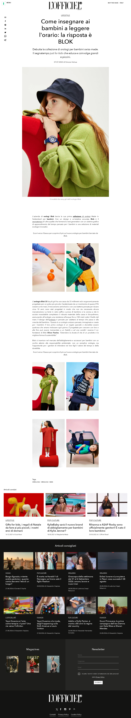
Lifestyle (65, 15)
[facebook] (5, 21)
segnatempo (37, 222)
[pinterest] (5, 25)
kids (51, 482)
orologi (36, 482)
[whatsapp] (5, 36)
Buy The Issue (113, 3)
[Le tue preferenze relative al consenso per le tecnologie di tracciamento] (4, 4)
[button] (59, 664)
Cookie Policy (76, 714)
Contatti (53, 714)
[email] (5, 17)
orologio (52, 320)
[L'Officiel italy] (65, 5)
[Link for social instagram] (65, 710)
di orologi (81, 216)
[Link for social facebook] (61, 710)
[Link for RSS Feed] (74, 709)
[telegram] (5, 40)
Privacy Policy (100, 677)
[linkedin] (5, 29)
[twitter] (5, 33)
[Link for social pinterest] (70, 710)
